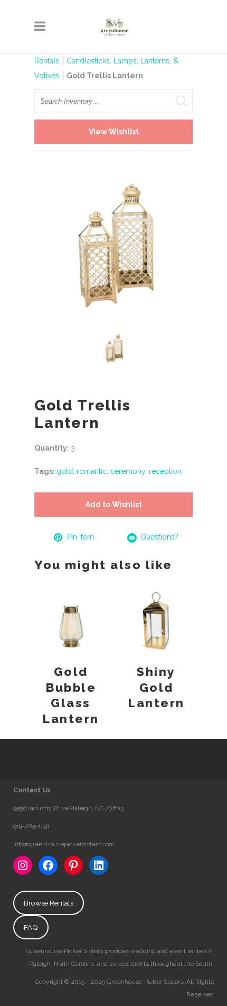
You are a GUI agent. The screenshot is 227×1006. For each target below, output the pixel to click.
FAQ (31, 927)
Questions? (159, 537)
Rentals (46, 61)
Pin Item (80, 537)
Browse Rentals (48, 903)
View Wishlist (114, 131)
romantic (92, 471)
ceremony (127, 471)
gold (64, 471)
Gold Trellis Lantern (105, 75)
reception (165, 471)
